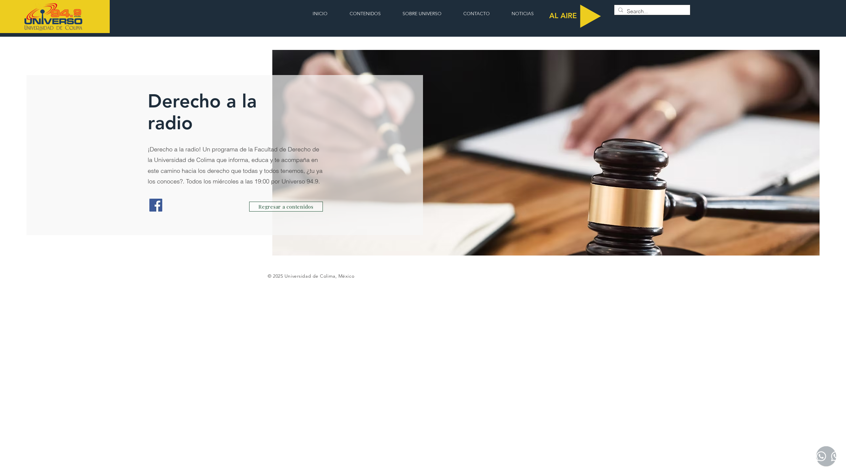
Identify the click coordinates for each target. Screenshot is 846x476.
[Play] (590, 16)
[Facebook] (155, 205)
